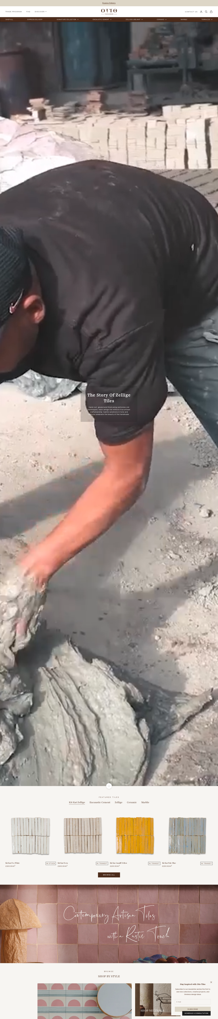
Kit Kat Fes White (12, 863)
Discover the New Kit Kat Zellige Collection (109, 3)
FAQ (28, 11)
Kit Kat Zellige (77, 802)
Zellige (118, 802)
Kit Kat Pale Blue (169, 863)
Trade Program (13, 11)
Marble (145, 802)
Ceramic (132, 802)
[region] (109, 404)
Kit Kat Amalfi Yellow (118, 863)
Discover (40, 11)
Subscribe (193, 1009)
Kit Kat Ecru (63, 863)
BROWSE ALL (109, 875)
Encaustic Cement (100, 802)
